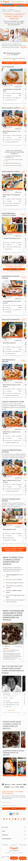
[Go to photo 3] (12, 643)
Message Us (13, 1)
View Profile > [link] (11, 710)
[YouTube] (15, 819)
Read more (24, 47)
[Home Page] (6, 2)
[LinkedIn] (24, 819)
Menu (20, 95)
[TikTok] (10, 819)
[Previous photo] (3, 633)
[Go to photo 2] (11, 643)
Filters (14, 858)
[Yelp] (12, 819)
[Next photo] (21, 633)
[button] (1, 2)
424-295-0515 (21, 1)
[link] (12, 380)
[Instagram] (4, 819)
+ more (20, 659)
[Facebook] (7, 819)
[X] (21, 819)
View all (23, 108)
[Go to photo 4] (13, 643)
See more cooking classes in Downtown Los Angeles (14, 549)
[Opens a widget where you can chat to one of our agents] (23, 858)
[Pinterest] (18, 819)
